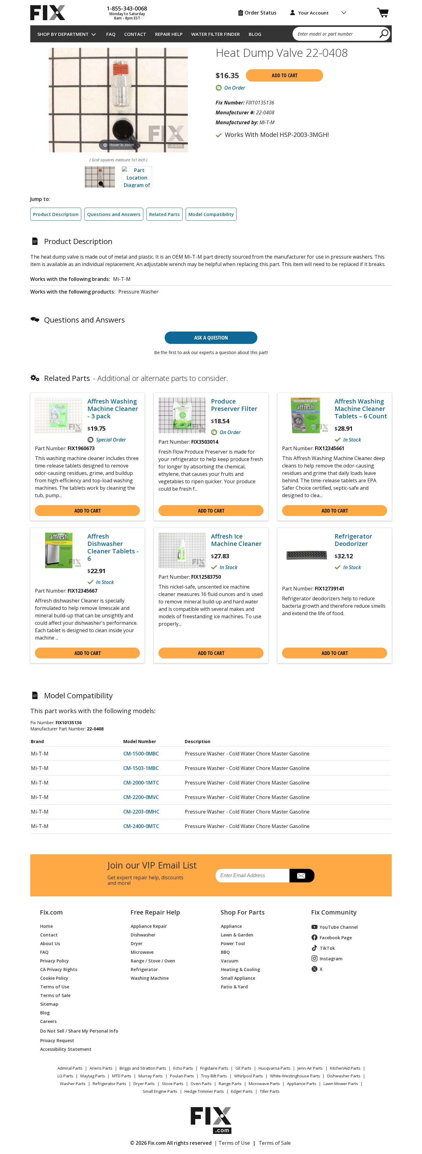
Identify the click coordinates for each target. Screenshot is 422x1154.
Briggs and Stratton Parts (143, 1068)
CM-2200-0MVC (141, 797)
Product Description (55, 214)
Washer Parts (73, 1083)
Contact (135, 34)
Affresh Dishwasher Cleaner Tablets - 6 (113, 547)
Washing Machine (150, 978)
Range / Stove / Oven (153, 960)
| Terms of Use (232, 1142)
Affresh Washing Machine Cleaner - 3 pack (112, 409)
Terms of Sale (55, 995)
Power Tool (233, 943)
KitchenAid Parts (345, 1068)
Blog (255, 34)
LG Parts (65, 1076)
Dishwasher (143, 934)
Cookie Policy (54, 978)
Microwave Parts (264, 1083)
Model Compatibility (211, 214)
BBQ (225, 952)
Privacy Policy (54, 960)
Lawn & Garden (237, 934)
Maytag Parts (92, 1076)
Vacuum (229, 960)
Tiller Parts (270, 1091)
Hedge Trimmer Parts (204, 1091)
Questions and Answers (114, 214)
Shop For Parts (243, 912)
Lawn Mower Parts (340, 1083)
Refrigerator (144, 969)
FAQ (111, 34)
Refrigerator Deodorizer (353, 540)
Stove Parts (173, 1083)
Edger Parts (242, 1091)
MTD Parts (121, 1076)
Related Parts (164, 214)
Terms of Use (54, 986)
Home (46, 926)
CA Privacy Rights (58, 969)
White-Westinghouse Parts (295, 1076)
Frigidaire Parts (214, 1068)
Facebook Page (336, 938)
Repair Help (169, 34)
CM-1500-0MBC (141, 753)
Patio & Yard (234, 986)
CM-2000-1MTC (141, 782)
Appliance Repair (149, 926)
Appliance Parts (301, 1083)
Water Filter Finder (215, 34)
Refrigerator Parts (109, 1083)
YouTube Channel (339, 927)
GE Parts (243, 1068)
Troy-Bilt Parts (214, 1076)
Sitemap (49, 1004)
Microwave (142, 952)
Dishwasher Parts (344, 1076)
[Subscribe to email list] (301, 875)
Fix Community (334, 912)
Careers (48, 1021)
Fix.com (51, 912)
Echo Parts (183, 1068)
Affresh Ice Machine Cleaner (236, 540)
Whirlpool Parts (248, 1076)
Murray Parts (150, 1076)
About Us (50, 943)
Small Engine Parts (160, 1091)
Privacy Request (57, 1040)
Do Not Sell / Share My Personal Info (76, 1031)
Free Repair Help (155, 912)
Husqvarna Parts (274, 1068)
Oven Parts (201, 1083)
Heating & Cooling (240, 969)
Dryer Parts (144, 1083)
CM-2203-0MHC (141, 811)
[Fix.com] (50, 12)
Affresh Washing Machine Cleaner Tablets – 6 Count (361, 409)
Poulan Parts (182, 1076)
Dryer (136, 943)
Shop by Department (63, 34)
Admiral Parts (69, 1068)
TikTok (327, 948)
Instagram (331, 959)
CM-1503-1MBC (141, 768)
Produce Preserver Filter (234, 405)
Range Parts (230, 1083)
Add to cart (285, 75)
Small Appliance (238, 978)
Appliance (231, 926)
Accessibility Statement (65, 1049)
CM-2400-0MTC (141, 826)
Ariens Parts (101, 1068)
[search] (384, 33)
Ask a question (211, 337)
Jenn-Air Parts (310, 1068)
